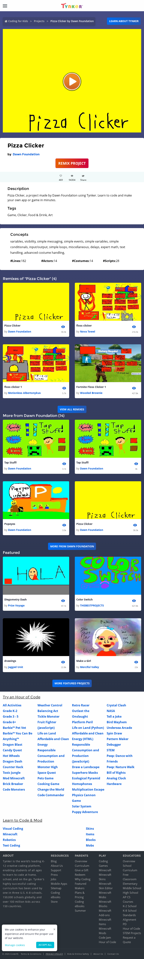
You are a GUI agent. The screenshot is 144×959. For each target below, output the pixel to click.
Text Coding (11, 845)
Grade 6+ (9, 722)
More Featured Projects (72, 683)
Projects (39, 21)
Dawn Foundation (26, 154)
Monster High (48, 767)
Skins (90, 829)
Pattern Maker (117, 739)
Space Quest (47, 773)
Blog (54, 861)
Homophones (82, 784)
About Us (57, 865)
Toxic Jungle (11, 773)
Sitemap (56, 888)
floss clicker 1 (13, 387)
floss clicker (84, 325)
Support (56, 870)
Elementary (130, 883)
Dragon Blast (12, 744)
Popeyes (9, 524)
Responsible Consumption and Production (51, 755)
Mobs (90, 845)
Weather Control (50, 705)
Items (90, 834)
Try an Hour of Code (21, 697)
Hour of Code (107, 942)
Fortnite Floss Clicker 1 (91, 387)
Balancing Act (48, 711)
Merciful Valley (89, 667)
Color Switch (84, 599)
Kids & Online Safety (78, 953)
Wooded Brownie (91, 393)
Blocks (91, 840)
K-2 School (129, 906)
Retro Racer (80, 705)
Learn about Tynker (124, 21)
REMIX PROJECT (72, 163)
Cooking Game (48, 784)
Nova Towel (87, 331)
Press (54, 874)
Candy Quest (12, 750)
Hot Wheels (11, 756)
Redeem (80, 874)
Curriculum (82, 865)
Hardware (114, 784)
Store (54, 901)
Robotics (9, 840)
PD (125, 924)
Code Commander (51, 795)
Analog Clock (116, 778)
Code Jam (105, 937)
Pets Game (45, 778)
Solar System (81, 806)
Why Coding (82, 879)
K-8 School (129, 910)
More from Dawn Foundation (72, 546)
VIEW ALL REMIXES (72, 409)
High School (130, 892)
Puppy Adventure (85, 812)
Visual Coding (13, 829)
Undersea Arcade (119, 728)
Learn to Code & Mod (22, 820)
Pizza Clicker (12, 325)
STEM (111, 750)
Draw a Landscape (85, 767)
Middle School (132, 888)
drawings (10, 661)
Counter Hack (13, 767)
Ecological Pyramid (86, 778)
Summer (80, 910)
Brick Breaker (13, 784)
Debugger (114, 744)
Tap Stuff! (10, 462)
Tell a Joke (114, 716)
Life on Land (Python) (88, 728)
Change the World (51, 789)
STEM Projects (132, 933)
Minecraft (10, 834)
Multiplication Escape (88, 789)
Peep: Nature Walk (120, 767)
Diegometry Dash (15, 599)
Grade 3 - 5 (10, 716)
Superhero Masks (85, 773)
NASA (111, 711)
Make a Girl (83, 661)
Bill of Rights (116, 773)
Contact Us (113, 953)
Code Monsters (14, 789)
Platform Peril (82, 722)
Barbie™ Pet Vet (14, 728)
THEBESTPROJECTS (92, 605)
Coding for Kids (18, 21)
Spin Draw (114, 733)
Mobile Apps (59, 883)
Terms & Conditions (31, 953)
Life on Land (47, 733)
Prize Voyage (16, 605)
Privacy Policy (54, 953)
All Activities (12, 705)
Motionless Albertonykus (24, 393)
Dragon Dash (12, 761)
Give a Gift (81, 870)
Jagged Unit (15, 667)
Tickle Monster (48, 716)
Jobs (53, 879)
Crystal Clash (116, 705)
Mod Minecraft (14, 778)
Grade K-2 (10, 711)
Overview (81, 861)
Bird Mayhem (117, 722)
